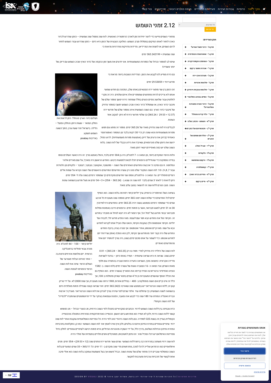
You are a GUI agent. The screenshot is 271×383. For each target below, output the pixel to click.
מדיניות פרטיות (259, 372)
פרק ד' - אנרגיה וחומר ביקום (202, 68)
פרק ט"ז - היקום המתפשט (203, 160)
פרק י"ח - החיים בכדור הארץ (201, 174)
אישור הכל (245, 351)
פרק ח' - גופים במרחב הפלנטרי (200, 96)
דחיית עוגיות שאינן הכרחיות (244, 358)
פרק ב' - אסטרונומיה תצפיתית (201, 54)
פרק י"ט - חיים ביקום (205, 181)
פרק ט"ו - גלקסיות (206, 153)
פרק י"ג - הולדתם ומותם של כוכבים (202, 137)
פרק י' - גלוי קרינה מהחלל (203, 114)
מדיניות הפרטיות (187, 376)
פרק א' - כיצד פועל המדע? (202, 47)
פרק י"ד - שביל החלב (204, 145)
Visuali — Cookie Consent (244, 376)
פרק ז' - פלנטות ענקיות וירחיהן (200, 89)
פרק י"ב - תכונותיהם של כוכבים (200, 128)
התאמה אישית (245, 365)
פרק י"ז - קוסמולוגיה (205, 167)
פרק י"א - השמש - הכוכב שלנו (201, 121)
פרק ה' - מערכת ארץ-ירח (203, 75)
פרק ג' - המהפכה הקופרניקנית (201, 61)
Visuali (92, 376)
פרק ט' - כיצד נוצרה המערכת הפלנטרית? (201, 105)
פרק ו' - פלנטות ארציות (204, 82)
